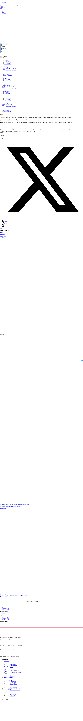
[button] (14, 679)
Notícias (3, 83)
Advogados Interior (7, 89)
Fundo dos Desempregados (8, 75)
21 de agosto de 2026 (3, 421)
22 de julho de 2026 (3, 594)
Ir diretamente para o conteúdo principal (6, 0)
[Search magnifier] (1, 45)
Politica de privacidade (7, 64)
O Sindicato (5, 60)
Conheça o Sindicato (7, 62)
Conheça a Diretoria (7, 61)
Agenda (3, 613)
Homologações (6, 73)
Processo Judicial (6, 74)
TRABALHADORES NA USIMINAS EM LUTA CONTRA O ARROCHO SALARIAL (10, 506)
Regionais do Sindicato (5, 609)
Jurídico (4, 69)
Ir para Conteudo (4, 2)
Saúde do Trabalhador (7, 67)
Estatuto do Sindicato (7, 63)
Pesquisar (5, 66)
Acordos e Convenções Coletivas (9, 68)
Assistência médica (5, 623)
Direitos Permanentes (7, 72)
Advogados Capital (5, 616)
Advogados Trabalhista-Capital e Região (10, 70)
